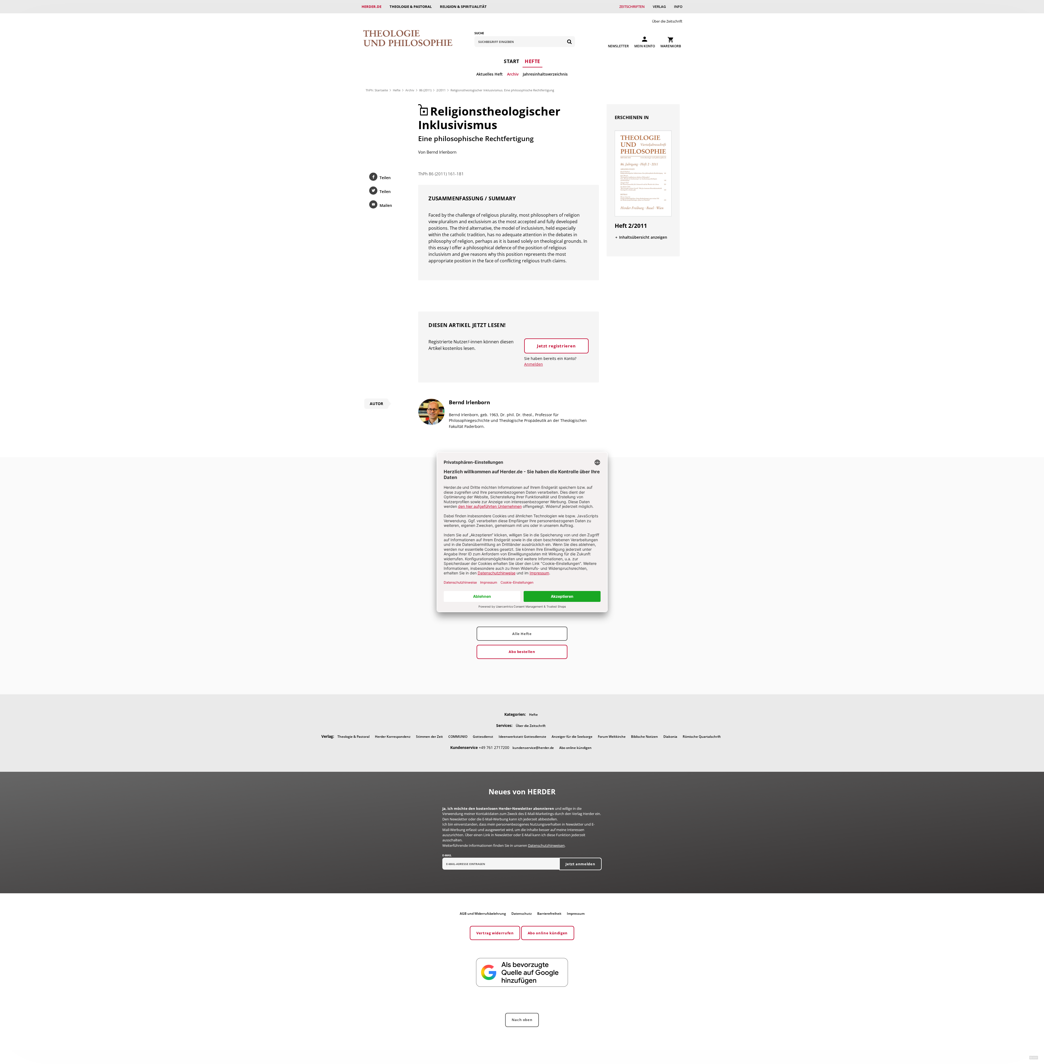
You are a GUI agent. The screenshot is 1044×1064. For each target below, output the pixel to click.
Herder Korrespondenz (393, 737)
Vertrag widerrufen (495, 933)
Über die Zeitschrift (667, 21)
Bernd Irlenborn (441, 152)
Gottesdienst (483, 737)
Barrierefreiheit (549, 913)
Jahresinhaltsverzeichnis (545, 74)
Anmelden (533, 364)
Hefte (532, 61)
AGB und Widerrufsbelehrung (483, 913)
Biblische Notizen (644, 737)
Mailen (386, 205)
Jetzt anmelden (580, 863)
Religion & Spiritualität (463, 6)
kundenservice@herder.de (533, 748)
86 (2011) (425, 90)
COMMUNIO (457, 737)
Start (511, 61)
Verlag (659, 6)
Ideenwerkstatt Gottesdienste (522, 737)
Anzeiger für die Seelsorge (572, 737)
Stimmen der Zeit (429, 737)
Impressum (576, 913)
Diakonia (670, 737)
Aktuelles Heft (489, 74)
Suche (479, 33)
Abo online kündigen (575, 748)
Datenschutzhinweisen (546, 845)
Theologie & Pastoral (411, 6)
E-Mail (447, 855)
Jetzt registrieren (556, 346)
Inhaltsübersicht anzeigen (643, 237)
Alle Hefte (522, 633)
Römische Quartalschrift (702, 737)
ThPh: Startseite (377, 90)
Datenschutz (521, 913)
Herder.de (371, 6)
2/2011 (441, 90)
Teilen (385, 177)
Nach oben (522, 1019)
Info (678, 6)
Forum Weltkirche (612, 737)
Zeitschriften (632, 6)
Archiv (512, 74)
